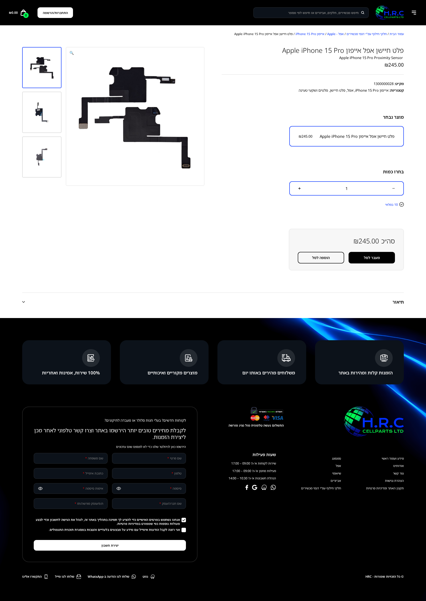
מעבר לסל (372, 257)
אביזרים (336, 480)
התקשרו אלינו (32, 576)
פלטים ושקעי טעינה (313, 90)
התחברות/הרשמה (55, 13)
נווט (145, 576)
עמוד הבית (397, 34)
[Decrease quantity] (393, 188)
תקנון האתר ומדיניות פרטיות (385, 488)
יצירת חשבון (109, 545)
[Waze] (264, 488)
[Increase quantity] (299, 188)
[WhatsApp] (273, 488)
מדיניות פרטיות (128, 524)
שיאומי (336, 473)
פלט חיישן (337, 90)
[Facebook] (246, 488)
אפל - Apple (335, 34)
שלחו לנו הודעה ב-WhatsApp (108, 576)
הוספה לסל (321, 257)
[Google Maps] (254, 488)
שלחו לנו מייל (64, 576)
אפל (350, 90)
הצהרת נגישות (394, 480)
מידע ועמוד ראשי (393, 458)
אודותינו (398, 466)
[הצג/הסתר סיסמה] (118, 488)
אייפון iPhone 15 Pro (310, 34)
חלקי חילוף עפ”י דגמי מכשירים (321, 488)
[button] (71, 53)
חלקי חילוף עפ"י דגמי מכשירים (367, 34)
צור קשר (398, 473)
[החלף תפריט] (413, 12)
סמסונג (336, 458)
